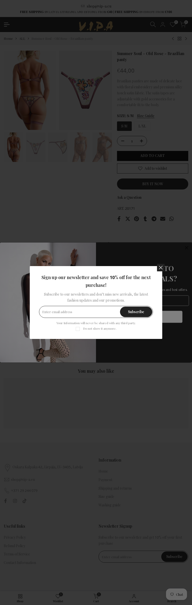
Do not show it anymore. (99, 328)
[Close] (160, 267)
